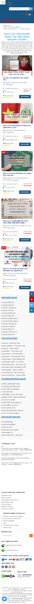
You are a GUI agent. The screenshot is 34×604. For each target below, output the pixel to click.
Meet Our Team (6, 497)
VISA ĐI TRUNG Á (8, 326)
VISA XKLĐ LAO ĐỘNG (10, 430)
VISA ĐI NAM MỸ (8, 305)
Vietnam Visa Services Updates (13, 516)
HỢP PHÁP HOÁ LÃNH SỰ (11, 402)
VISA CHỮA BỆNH (8, 424)
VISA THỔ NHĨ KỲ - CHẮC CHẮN (13, 375)
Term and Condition (7, 509)
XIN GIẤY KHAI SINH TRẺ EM (12, 410)
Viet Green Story (6, 495)
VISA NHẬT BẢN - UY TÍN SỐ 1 (13, 362)
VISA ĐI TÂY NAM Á (9, 324)
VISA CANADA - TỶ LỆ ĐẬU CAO (13, 346)
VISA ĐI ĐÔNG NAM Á (10, 321)
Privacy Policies (6, 504)
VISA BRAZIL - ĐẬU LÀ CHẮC (12, 370)
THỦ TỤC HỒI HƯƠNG (10, 413)
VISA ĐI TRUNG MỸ (9, 308)
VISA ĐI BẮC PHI (8, 329)
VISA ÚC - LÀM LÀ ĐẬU (10, 348)
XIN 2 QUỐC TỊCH (8, 408)
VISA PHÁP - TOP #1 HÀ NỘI (12, 354)
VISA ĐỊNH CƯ (7, 432)
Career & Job (7, 527)
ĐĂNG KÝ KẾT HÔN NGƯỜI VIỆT (14, 397)
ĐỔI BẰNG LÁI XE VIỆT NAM (12, 394)
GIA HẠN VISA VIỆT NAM (11, 386)
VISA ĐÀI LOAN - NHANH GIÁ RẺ (14, 367)
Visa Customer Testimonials (12, 518)
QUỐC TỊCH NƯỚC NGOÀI (11, 27)
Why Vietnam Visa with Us (9, 500)
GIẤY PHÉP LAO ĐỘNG (10, 389)
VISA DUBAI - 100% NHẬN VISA (13, 359)
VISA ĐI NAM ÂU (8, 316)
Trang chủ (6, 25)
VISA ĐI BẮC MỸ (8, 302)
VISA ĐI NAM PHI (8, 334)
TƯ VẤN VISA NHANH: (12, 21)
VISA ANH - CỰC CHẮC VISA (12, 351)
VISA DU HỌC (7, 427)
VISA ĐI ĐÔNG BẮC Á (10, 318)
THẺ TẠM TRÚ (7, 392)
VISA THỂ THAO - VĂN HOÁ (12, 435)
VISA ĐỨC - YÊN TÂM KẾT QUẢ (13, 356)
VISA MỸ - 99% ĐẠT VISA (11, 343)
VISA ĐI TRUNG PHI (9, 332)
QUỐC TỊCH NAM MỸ (10, 29)
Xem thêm (9, 84)
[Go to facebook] (4, 599)
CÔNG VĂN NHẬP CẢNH (11, 384)
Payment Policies (7, 506)
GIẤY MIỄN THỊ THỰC (10, 405)
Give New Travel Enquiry (10, 525)
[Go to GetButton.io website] (4, 602)
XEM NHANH (25, 96)
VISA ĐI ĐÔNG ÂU (9, 313)
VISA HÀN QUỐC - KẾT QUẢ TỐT (14, 364)
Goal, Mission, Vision (7, 502)
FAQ (4, 523)
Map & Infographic (9, 521)
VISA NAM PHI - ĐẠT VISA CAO (13, 372)
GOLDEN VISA (7, 422)
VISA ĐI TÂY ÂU (7, 310)
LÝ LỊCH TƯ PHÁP (8, 400)
